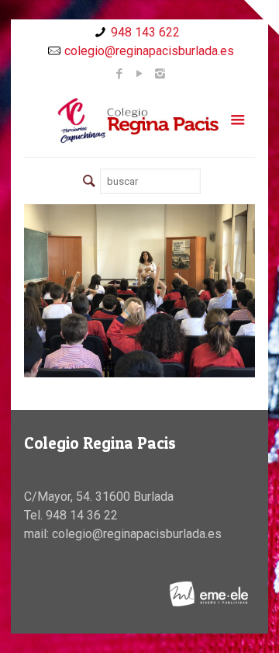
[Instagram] (160, 74)
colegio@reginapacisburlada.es (149, 50)
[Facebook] (120, 74)
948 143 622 (145, 32)
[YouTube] (140, 74)
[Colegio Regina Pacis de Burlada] (139, 120)
